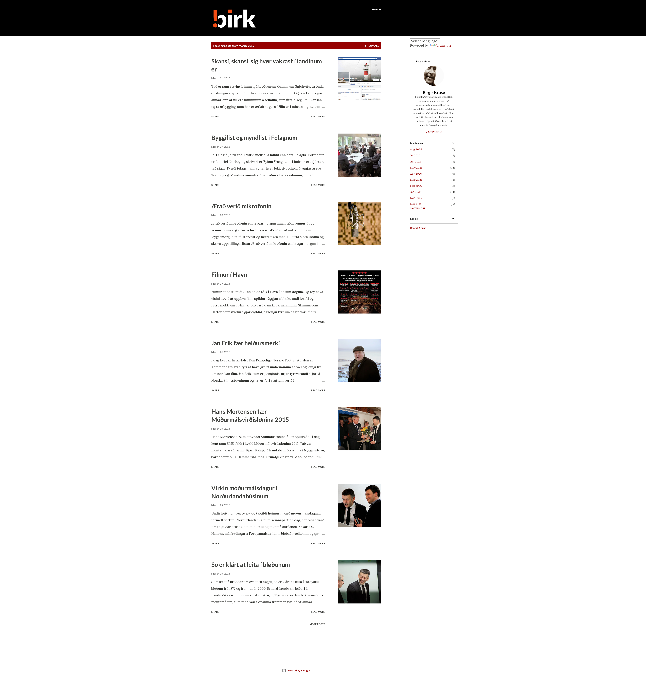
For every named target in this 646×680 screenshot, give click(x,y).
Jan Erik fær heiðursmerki (245, 343)
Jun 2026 (415, 161)
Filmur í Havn (229, 274)
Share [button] (215, 116)
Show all (372, 45)
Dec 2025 (416, 197)
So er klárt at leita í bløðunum (250, 564)
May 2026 (416, 167)
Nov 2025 (416, 204)
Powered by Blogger (298, 670)
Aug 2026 (416, 149)
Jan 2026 (415, 191)
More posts (317, 624)
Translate (444, 45)
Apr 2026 (416, 173)
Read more (318, 116)
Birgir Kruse (434, 92)
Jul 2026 (415, 155)
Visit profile (434, 132)
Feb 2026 (416, 185)
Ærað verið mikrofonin (241, 206)
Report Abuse (418, 227)
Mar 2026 (416, 179)
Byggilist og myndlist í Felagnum (254, 137)
